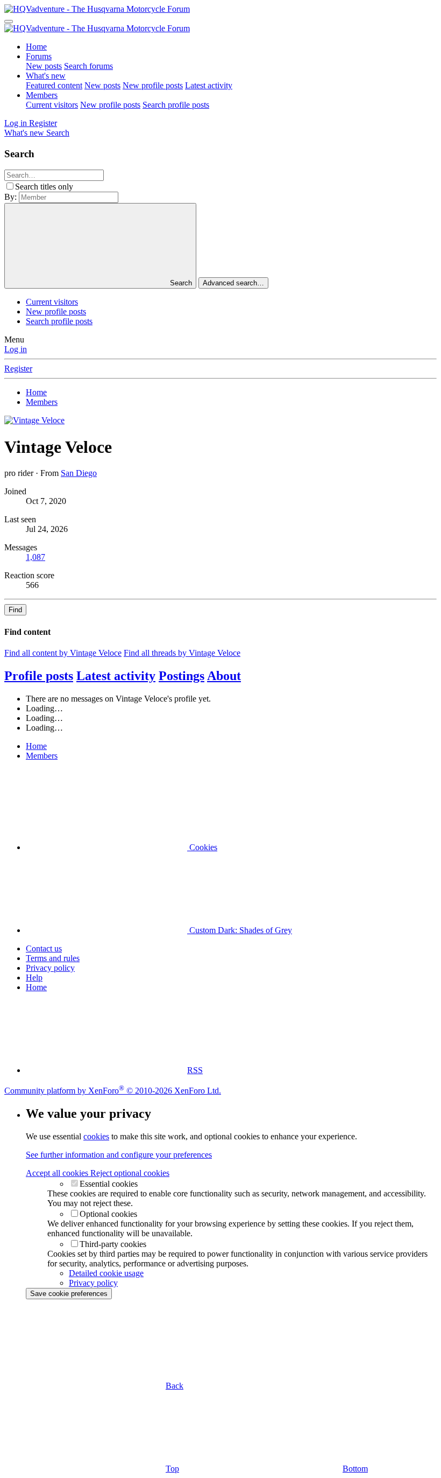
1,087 (35, 557)
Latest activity (208, 85)
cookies (96, 1136)
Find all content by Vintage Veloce (63, 652)
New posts (44, 66)
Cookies (202, 847)
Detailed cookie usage (106, 1273)
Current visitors (52, 104)
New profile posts (153, 85)
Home (36, 46)
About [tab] (224, 676)
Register (18, 368)
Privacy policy (50, 967)
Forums (39, 56)
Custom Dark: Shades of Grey (239, 930)
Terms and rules (53, 958)
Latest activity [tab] (115, 676)
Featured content (54, 85)
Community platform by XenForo (112, 1090)
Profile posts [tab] (38, 676)
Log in (15, 349)
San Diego (79, 473)
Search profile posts (176, 104)
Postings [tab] (181, 676)
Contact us (44, 948)
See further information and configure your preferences (119, 1154)
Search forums (88, 66)
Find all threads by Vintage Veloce (182, 652)
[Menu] (8, 21)
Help (34, 977)
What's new (46, 75)
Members (42, 95)
